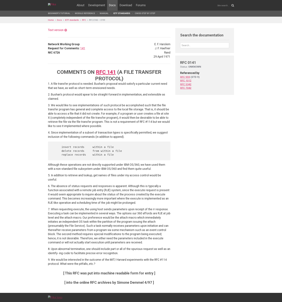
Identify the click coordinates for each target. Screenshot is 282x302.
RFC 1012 (185, 80)
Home (51, 20)
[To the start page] (55, 297)
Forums (141, 5)
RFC (84, 20)
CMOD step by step (145, 13)
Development (96, 5)
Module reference (85, 13)
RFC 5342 (185, 84)
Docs (112, 5)
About (80, 5)
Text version (55, 30)
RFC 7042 (185, 88)
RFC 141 (106, 72)
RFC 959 (185, 77)
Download (126, 5)
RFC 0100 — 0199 (97, 20)
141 (82, 48)
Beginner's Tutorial (59, 13)
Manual (104, 13)
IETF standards (121, 13)
